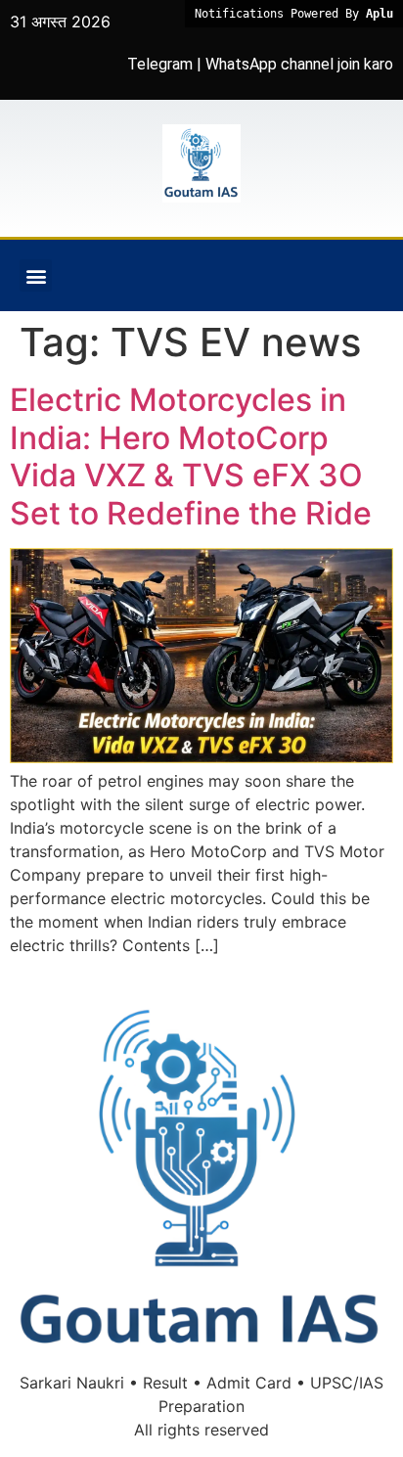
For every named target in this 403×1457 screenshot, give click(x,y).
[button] (36, 275)
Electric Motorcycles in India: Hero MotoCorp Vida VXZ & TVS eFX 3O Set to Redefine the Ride (191, 456)
